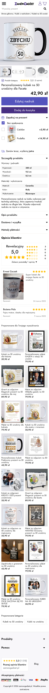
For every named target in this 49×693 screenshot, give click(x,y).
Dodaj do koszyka (24, 110)
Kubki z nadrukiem (22, 13)
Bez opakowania (15, 123)
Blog (36, 663)
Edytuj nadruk (24, 101)
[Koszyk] (45, 3)
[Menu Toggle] (3, 3)
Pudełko (21, 138)
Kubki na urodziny (35, 621)
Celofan (21, 129)
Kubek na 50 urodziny (13, 621)
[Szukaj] (45, 8)
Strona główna (7, 13)
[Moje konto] (40, 3)
